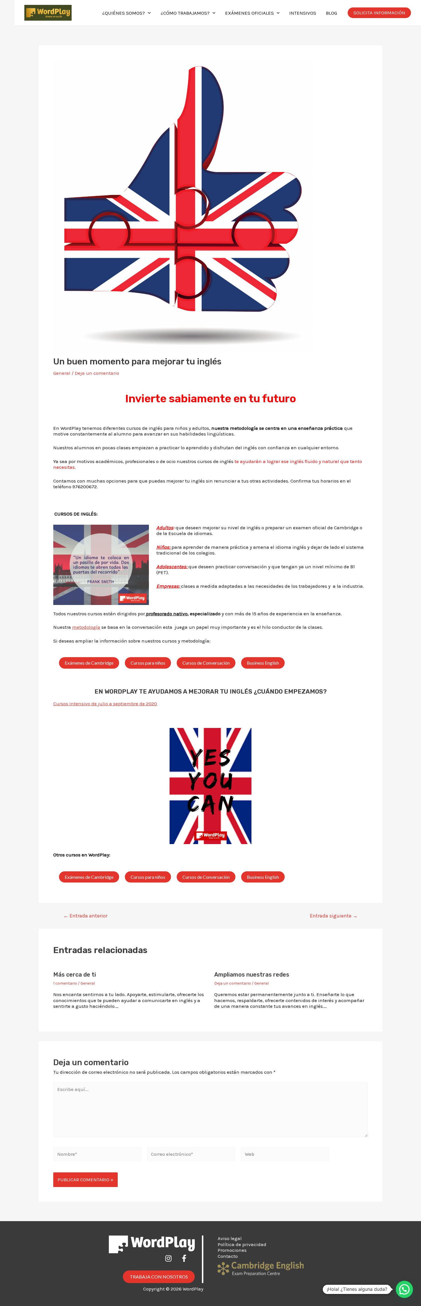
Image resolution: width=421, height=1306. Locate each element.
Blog (331, 13)
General (61, 373)
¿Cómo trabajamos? (185, 13)
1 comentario (65, 983)
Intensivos (302, 13)
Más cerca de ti (74, 974)
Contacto (228, 1256)
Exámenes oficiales (249, 13)
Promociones (232, 1250)
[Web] (285, 1155)
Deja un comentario (97, 373)
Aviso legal (230, 1238)
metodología (86, 627)
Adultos (164, 527)
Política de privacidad (242, 1244)
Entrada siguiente (334, 915)
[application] (148, 12)
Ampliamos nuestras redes (251, 974)
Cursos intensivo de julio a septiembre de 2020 (105, 703)
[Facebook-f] (187, 1262)
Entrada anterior (85, 915)
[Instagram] (172, 1262)
